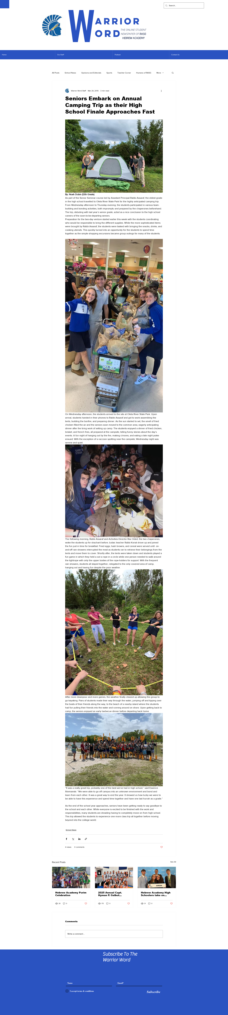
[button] (172, 73)
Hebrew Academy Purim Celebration (70, 894)
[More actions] (161, 90)
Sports (109, 73)
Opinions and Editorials (91, 73)
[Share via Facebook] (66, 839)
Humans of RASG (143, 73)
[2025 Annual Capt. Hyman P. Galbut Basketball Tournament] (114, 877)
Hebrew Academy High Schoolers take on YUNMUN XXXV (155, 894)
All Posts (55, 73)
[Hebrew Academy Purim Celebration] (71, 877)
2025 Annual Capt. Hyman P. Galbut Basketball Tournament (113, 894)
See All (173, 862)
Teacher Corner (124, 73)
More (158, 73)
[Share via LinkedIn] (79, 839)
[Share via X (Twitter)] (73, 839)
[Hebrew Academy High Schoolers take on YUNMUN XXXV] (157, 877)
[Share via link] (86, 839)
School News (70, 73)
